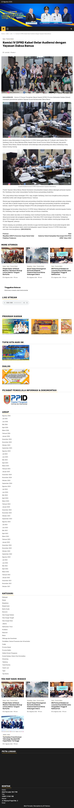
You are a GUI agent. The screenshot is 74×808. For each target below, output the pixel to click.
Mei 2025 (5, 460)
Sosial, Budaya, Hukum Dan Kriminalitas (13, 656)
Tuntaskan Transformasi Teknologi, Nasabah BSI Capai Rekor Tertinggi (12, 739)
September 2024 (7, 483)
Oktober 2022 (6, 551)
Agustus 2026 (6, 416)
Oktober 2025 (6, 445)
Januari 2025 (6, 471)
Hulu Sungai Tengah (8, 618)
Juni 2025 (5, 457)
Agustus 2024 (6, 486)
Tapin (3, 671)
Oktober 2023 (6, 516)
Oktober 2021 (6, 586)
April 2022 (5, 569)
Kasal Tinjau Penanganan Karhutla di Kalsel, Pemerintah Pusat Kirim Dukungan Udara (36, 271)
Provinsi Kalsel (10, 39)
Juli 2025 (4, 454)
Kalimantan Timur (7, 626)
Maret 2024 (5, 501)
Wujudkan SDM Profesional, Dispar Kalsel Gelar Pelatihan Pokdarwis (18, 236)
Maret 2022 (5, 572)
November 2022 (7, 548)
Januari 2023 (6, 542)
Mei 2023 (5, 530)
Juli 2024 (4, 489)
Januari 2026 (6, 436)
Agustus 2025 (6, 451)
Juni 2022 (5, 563)
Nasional (4, 632)
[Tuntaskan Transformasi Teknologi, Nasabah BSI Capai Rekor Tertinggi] (12, 724)
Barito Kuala (5, 609)
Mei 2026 (5, 424)
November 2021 (7, 583)
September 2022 (7, 554)
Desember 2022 (7, 545)
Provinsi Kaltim (58, 266)
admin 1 (14, 52)
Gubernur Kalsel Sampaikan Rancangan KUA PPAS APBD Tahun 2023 (54, 236)
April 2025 (5, 463)
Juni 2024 (5, 492)
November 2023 (7, 513)
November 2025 (7, 442)
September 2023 (7, 519)
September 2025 (7, 448)
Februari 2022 (6, 574)
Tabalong (5, 662)
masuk (14, 290)
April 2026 (5, 427)
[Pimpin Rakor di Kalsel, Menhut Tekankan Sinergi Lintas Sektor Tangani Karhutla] (12, 255)
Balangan (5, 597)
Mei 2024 (5, 495)
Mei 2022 (5, 566)
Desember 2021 (7, 580)
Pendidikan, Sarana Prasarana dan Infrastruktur (16, 641)
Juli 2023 (4, 524)
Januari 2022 (6, 577)
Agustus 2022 (6, 557)
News (4, 39)
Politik (4, 644)
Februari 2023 (6, 539)
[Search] (71, 29)
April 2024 (5, 498)
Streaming (5, 659)
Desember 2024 (7, 474)
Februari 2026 (6, 433)
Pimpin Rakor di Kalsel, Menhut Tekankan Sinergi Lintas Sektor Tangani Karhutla (12, 271)
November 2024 (7, 477)
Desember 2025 (7, 439)
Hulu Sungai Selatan (8, 615)
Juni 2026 (5, 421)
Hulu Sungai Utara (7, 621)
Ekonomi (4, 612)
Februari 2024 (6, 504)
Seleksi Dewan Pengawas (9, 653)
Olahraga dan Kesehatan (9, 638)
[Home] (3, 29)
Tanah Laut (5, 668)
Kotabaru (5, 629)
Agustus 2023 (6, 522)
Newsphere (37, 806)
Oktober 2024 (6, 480)
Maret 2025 (5, 466)
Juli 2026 (4, 418)
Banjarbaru (29, 266)
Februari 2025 (6, 469)
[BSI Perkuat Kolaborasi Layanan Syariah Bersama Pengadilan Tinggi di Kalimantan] (61, 255)
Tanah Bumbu (6, 665)
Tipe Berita (5, 674)
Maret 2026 (5, 430)
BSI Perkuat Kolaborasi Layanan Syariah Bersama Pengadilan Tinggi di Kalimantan (61, 271)
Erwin (16, 277)
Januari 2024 (6, 507)
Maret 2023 (5, 536)
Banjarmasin (6, 606)
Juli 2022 (4, 560)
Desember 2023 (7, 510)
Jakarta (4, 623)
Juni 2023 (5, 527)
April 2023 (5, 533)
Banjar (4, 266)
